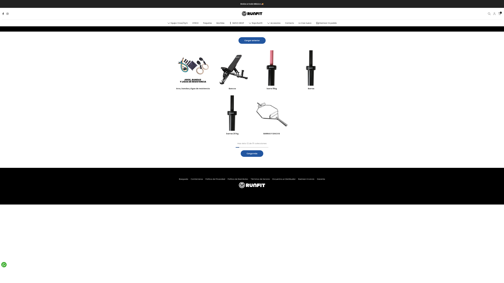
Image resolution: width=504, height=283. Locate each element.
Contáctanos (197, 179)
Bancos (232, 88)
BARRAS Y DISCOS (271, 133)
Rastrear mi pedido (328, 23)
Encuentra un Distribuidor (284, 179)
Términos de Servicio (260, 179)
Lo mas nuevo (305, 23)
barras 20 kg (232, 133)
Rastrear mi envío (306, 179)
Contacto (289, 23)
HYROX (195, 23)
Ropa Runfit (257, 23)
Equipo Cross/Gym (179, 23)
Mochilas (220, 23)
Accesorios (275, 23)
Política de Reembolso (238, 179)
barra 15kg (272, 88)
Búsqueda (183, 179)
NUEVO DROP (238, 23)
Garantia (321, 179)
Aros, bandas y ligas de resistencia (193, 88)
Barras (311, 88)
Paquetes (207, 23)
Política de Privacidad (215, 179)
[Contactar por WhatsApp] (4, 264)
